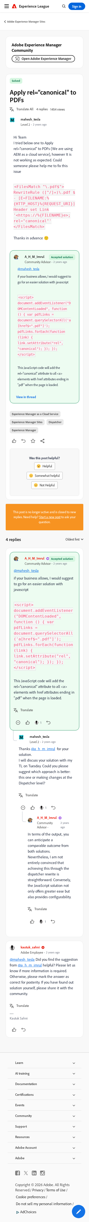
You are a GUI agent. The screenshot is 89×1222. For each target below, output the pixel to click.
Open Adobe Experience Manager (46, 58)
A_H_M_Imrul (34, 257)
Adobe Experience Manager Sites (26, 21)
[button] (24, 109)
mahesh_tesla (30, 119)
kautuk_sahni (30, 947)
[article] (44, 641)
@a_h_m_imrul (43, 748)
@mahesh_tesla (28, 269)
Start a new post (50, 517)
